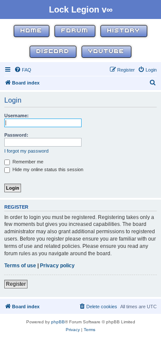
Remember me (27, 161)
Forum (74, 31)
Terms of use (20, 266)
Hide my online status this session (47, 169)
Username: (16, 115)
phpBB (58, 321)
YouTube (106, 51)
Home (32, 31)
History (123, 31)
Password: (16, 135)
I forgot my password (26, 150)
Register (16, 284)
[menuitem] (22, 70)
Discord (53, 51)
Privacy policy (57, 266)
